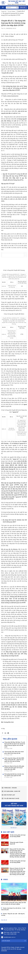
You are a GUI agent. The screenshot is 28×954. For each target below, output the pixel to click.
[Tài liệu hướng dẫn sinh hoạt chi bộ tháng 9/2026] (5, 836)
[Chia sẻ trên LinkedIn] (8, 733)
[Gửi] (17, 7)
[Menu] (3, 7)
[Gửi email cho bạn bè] (5, 733)
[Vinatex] (3, 2)
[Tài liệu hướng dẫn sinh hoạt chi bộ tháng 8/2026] (5, 862)
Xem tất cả (13, 827)
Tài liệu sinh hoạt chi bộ (11, 798)
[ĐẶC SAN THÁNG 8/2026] (7, 817)
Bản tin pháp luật (9, 795)
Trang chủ (3, 11)
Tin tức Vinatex (11, 11)
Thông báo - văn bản (10, 787)
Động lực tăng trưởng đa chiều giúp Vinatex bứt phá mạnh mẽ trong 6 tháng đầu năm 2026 (14, 767)
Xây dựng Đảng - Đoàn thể (12, 791)
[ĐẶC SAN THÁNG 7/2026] (20, 817)
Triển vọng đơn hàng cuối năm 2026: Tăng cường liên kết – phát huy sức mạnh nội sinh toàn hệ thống (14, 759)
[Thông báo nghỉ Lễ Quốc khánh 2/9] (5, 843)
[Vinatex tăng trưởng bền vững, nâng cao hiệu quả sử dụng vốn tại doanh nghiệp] (14, 896)
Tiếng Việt (22, 7)
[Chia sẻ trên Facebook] (2, 733)
